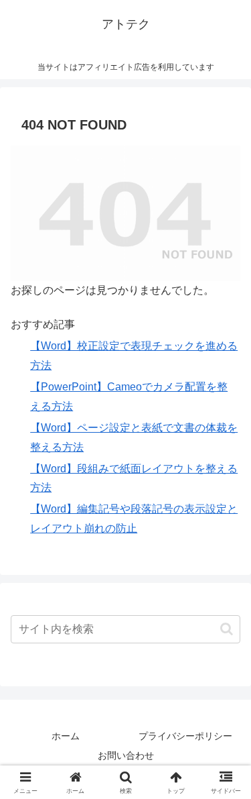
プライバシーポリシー (185, 736)
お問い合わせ (126, 755)
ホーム (66, 736)
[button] (226, 629)
